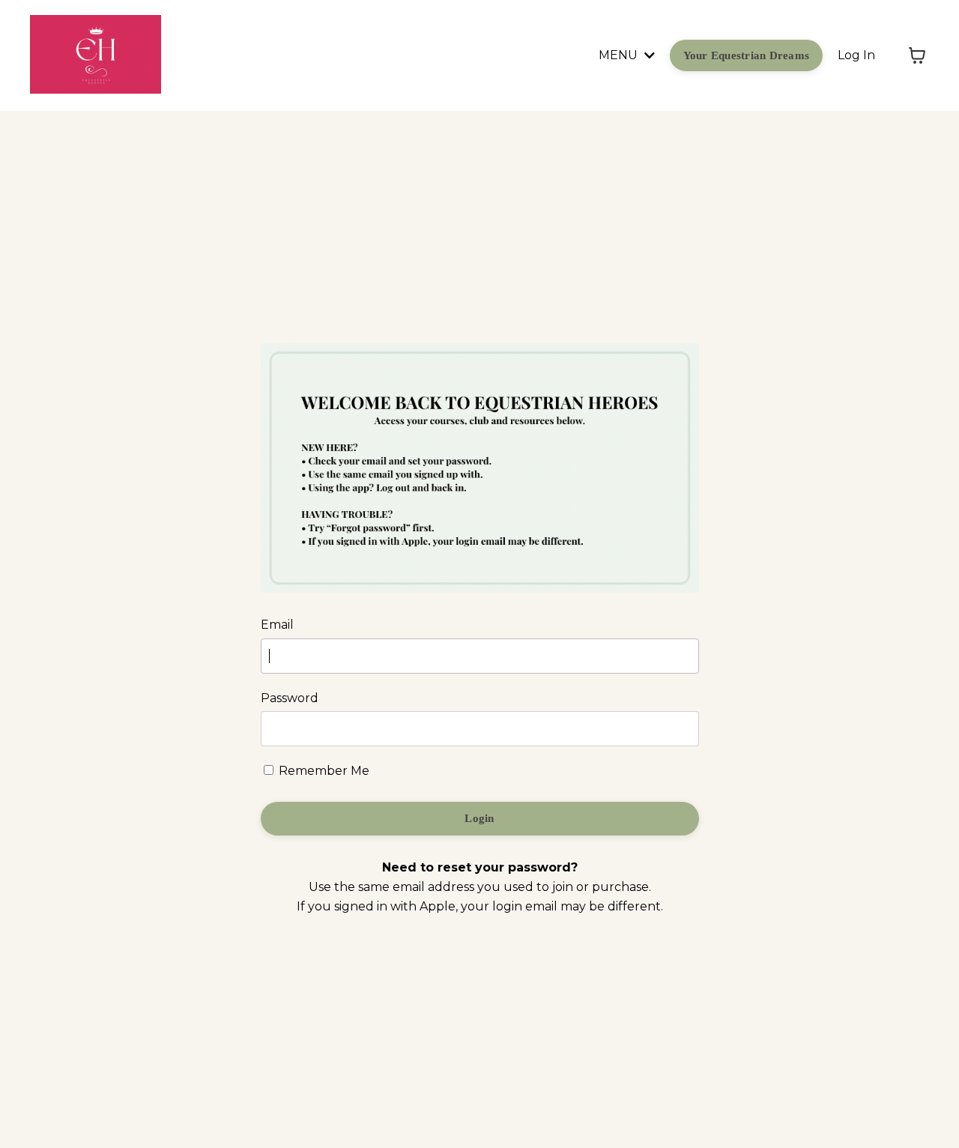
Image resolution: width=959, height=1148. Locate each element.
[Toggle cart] (917, 55)
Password (289, 698)
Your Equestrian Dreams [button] (746, 55)
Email (277, 624)
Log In (856, 55)
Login (479, 818)
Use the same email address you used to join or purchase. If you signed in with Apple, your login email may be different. (480, 886)
